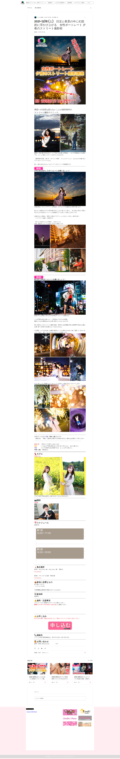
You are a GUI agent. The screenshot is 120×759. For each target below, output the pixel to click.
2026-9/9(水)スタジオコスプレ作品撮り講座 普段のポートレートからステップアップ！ (82, 678)
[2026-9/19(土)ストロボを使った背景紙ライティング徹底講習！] (37, 668)
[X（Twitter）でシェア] (38, 648)
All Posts (29, 8)
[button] (91, 7)
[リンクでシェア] (45, 648)
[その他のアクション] (85, 17)
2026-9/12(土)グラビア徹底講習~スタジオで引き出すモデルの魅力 (60, 678)
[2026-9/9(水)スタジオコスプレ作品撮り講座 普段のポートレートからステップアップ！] (82, 668)
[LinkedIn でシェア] (41, 648)
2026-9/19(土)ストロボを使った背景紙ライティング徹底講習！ (37, 678)
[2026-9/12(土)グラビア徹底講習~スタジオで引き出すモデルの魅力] (60, 668)
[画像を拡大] (47, 133)
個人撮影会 (38, 8)
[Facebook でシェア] (35, 648)
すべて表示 (90, 660)
